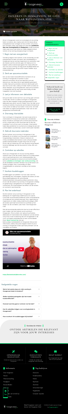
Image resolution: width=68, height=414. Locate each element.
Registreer (6, 391)
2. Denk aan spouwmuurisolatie (52, 54)
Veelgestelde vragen (53, 78)
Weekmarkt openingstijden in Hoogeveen (56, 145)
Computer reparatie (38, 394)
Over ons (6, 388)
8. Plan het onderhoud (53, 75)
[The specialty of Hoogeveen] (13, 351)
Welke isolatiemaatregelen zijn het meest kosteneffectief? (21, 297)
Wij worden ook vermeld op (11, 394)
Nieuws (5, 376)
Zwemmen (36, 385)
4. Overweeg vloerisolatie (54, 62)
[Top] (5, 391)
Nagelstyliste (36, 391)
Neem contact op (12, 220)
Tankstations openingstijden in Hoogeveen (56, 130)
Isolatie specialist (11, 31)
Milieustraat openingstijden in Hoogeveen (56, 138)
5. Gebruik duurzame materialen (53, 66)
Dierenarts (36, 373)
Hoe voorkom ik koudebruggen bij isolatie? (21, 316)
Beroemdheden (7, 385)
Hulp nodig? (55, 355)
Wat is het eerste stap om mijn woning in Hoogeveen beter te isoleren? (21, 290)
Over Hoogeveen (8, 373)
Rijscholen (36, 382)
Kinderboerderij (37, 376)
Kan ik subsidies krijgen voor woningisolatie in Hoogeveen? (21, 310)
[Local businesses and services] (36, 351)
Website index (7, 397)
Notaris (35, 379)
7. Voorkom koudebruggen (55, 72)
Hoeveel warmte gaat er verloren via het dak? (21, 304)
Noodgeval (6, 382)
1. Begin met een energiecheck (52, 49)
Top (5, 394)
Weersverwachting (8, 379)
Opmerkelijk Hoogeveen (13, 356)
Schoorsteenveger (38, 388)
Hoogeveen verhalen (36, 356)
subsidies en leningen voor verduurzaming (21, 161)
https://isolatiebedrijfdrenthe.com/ (14, 274)
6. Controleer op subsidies (55, 70)
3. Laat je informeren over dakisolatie (55, 59)
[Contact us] (55, 351)
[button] (61, 4)
